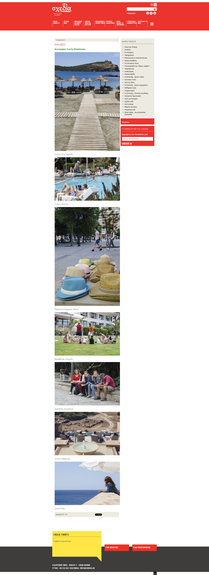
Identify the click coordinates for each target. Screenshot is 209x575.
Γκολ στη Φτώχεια (131, 99)
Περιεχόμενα (129, 55)
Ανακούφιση (129, 71)
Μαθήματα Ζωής (130, 88)
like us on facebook (147, 13)
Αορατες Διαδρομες (110, 22)
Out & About (129, 104)
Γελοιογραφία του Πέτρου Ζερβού (137, 66)
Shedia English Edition (88, 23)
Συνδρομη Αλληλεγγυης (132, 22)
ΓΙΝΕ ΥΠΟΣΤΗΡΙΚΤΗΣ (141, 547)
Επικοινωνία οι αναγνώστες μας (136, 58)
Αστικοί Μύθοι (130, 74)
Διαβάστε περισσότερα (62, 541)
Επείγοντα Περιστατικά (133, 96)
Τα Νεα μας (66, 22)
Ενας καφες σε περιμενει (120, 23)
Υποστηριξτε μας (142, 22)
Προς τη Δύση (129, 82)
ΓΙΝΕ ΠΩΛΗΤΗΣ (112, 547)
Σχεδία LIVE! (129, 101)
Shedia (65, 9)
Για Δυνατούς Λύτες (132, 63)
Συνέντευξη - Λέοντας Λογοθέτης (136, 93)
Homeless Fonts (130, 80)
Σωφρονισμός (130, 90)
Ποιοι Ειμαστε (56, 22)
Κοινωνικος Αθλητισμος (100, 22)
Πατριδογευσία (130, 110)
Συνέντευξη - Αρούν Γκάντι (134, 77)
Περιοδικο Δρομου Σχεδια (78, 23)
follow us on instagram (151, 13)
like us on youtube (154, 13)
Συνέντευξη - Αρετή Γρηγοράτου (136, 85)
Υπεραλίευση (129, 69)
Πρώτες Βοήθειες (131, 61)
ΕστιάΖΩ (128, 50)
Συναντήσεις (129, 52)
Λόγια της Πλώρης (131, 47)
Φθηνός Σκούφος (131, 107)
